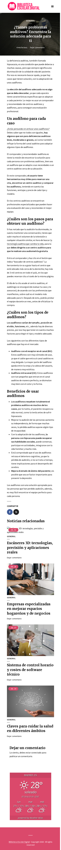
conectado (36, 752)
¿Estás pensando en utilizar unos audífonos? (28, 128)
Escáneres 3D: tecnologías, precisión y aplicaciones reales (30, 547)
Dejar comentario (37, 47)
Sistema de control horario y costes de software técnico (30, 670)
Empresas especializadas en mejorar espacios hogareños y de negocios (29, 609)
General (30, 21)
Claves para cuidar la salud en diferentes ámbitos (30, 728)
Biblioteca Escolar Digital (19, 842)
